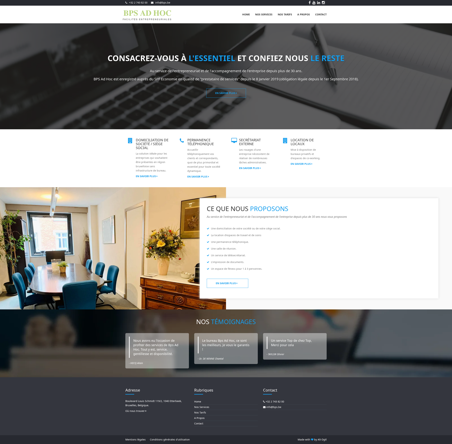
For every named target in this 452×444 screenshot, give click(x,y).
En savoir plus (225, 93)
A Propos (303, 14)
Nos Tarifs (285, 14)
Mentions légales (135, 439)
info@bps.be (162, 2)
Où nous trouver (135, 411)
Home (246, 14)
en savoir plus (226, 283)
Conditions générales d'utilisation (170, 439)
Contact (321, 14)
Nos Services (263, 14)
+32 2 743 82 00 (138, 2)
